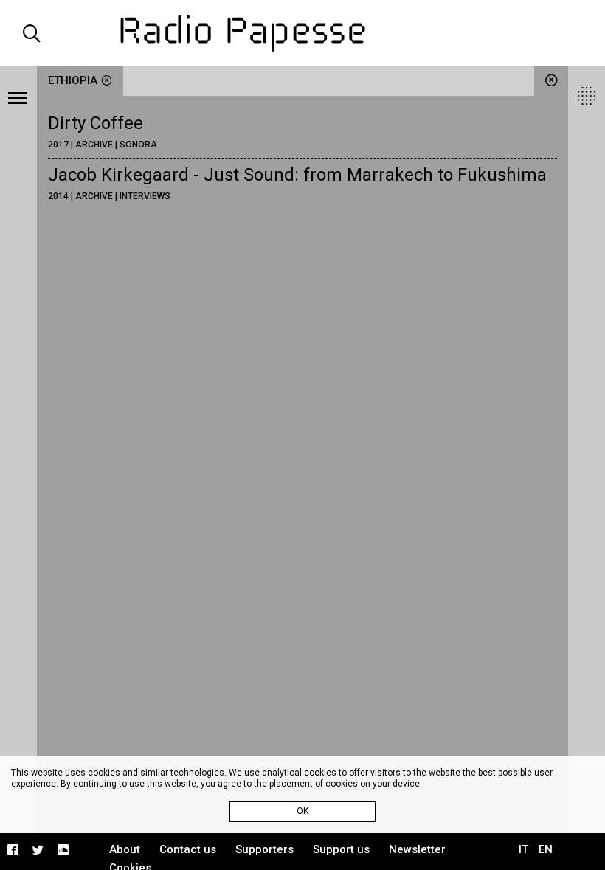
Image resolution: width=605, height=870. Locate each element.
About (124, 849)
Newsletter (417, 849)
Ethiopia (72, 80)
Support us (341, 849)
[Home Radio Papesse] (303, 33)
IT (523, 849)
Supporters (264, 849)
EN (546, 849)
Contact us (187, 849)
